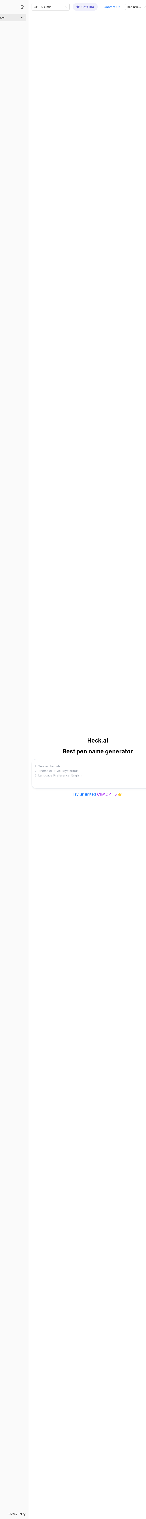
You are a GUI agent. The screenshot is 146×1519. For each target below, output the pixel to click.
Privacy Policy (16, 1514)
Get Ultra (87, 7)
